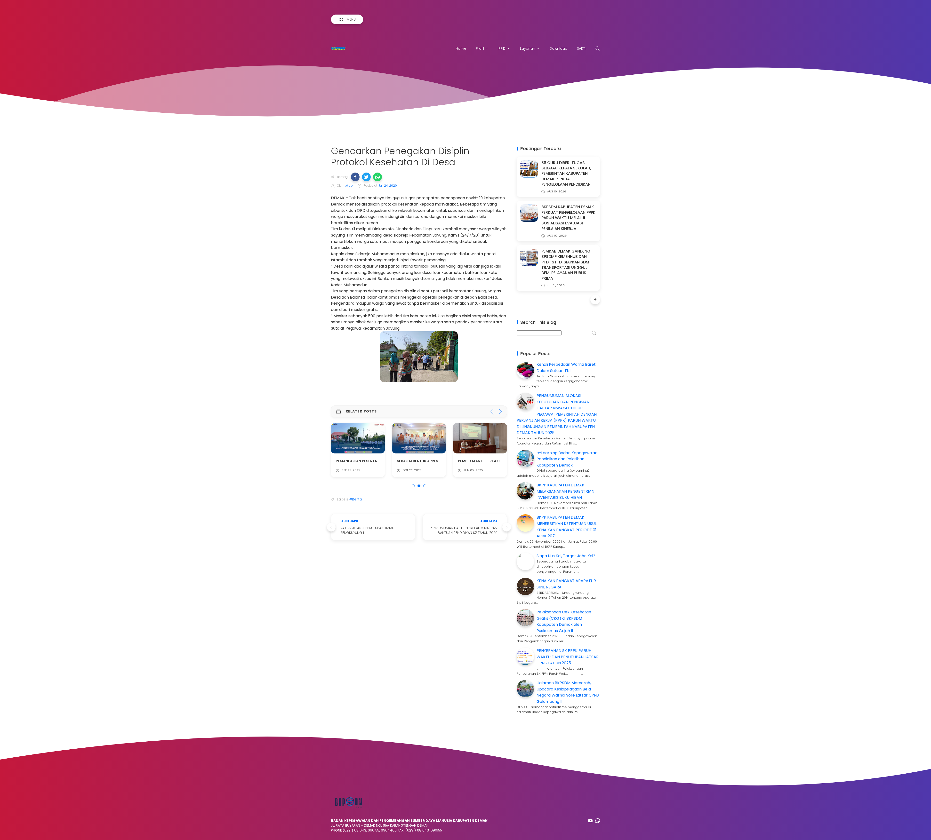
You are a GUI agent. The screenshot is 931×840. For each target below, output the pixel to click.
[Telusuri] (597, 48)
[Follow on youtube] (590, 820)
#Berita (355, 499)
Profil (480, 48)
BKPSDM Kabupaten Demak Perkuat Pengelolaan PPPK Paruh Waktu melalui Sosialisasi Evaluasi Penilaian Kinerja (568, 217)
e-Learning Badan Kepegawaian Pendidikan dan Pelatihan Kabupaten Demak (567, 459)
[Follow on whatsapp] (597, 820)
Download (558, 48)
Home (461, 48)
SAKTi (581, 48)
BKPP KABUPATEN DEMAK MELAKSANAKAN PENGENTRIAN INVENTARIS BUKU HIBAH (565, 491)
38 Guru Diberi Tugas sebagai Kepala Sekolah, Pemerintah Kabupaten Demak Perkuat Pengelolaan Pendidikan (566, 173)
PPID (502, 48)
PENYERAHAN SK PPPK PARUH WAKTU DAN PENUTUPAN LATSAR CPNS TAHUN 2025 (568, 657)
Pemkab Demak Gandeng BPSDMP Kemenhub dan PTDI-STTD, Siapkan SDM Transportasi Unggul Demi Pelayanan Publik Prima (565, 264)
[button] (355, 177)
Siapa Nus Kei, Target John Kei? (566, 556)
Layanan (527, 48)
